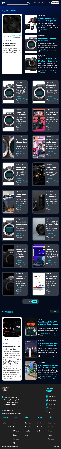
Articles (39, 423)
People (50, 431)
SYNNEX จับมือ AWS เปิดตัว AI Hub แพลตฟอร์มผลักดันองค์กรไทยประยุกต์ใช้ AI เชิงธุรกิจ (48, 346)
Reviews (39, 431)
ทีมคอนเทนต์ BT (50, 262)
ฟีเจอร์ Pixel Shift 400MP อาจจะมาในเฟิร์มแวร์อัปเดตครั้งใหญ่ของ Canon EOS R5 (12, 46)
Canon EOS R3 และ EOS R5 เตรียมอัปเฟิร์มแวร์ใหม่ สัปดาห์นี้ (47, 61)
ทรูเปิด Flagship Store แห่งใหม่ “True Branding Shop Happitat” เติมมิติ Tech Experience (48, 368)
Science (16, 439)
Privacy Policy (56, 446)
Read (48, 3)
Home (34, 3)
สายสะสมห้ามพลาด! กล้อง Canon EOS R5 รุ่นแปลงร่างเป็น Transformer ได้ (47, 20)
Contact (55, 3)
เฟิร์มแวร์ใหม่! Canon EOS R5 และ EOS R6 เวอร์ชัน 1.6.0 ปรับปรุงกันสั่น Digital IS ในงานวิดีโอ (48, 41)
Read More (6, 40)
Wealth (27, 435)
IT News (16, 431)
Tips (14, 443)
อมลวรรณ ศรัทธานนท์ (45, 377)
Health (50, 427)
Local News (17, 435)
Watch (41, 3)
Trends (50, 435)
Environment (52, 423)
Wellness (51, 439)
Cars (14, 423)
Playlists (4, 423)
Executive (28, 427)
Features (16, 427)
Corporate (28, 423)
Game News (41, 427)
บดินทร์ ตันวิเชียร (16, 35)
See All (53, 312)
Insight (27, 431)
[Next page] (34, 301)
